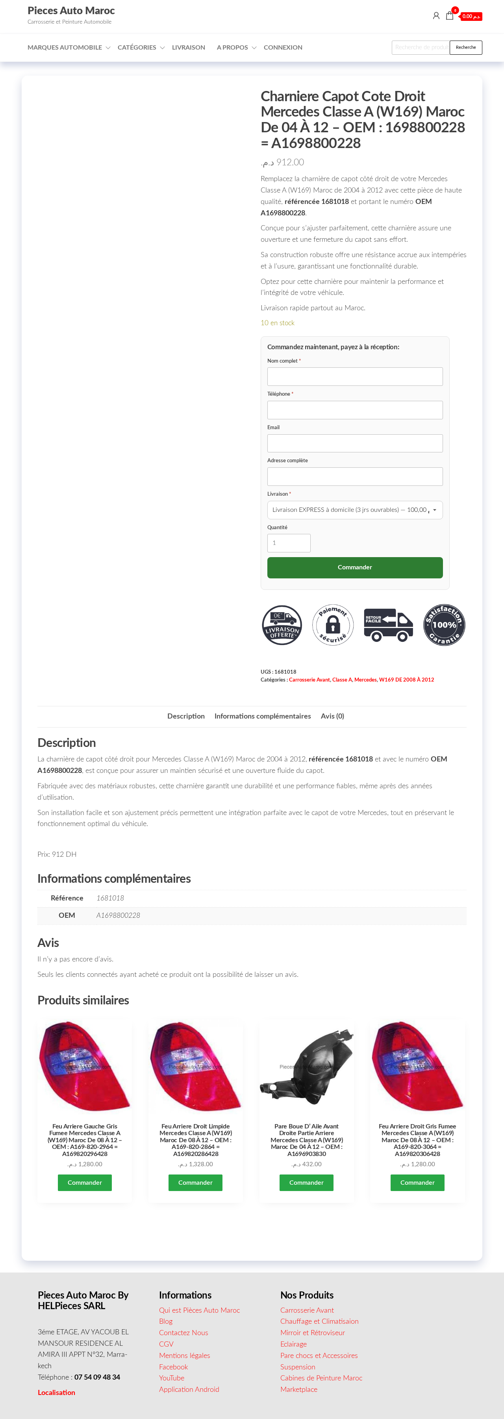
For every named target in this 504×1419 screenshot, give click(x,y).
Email (273, 427)
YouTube (171, 1378)
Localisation (56, 1393)
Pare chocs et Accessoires (319, 1356)
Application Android (189, 1389)
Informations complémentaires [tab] (263, 716)
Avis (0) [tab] (332, 716)
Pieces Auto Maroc (71, 11)
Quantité (277, 527)
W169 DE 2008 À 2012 (406, 680)
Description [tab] (186, 716)
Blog (165, 1321)
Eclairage (293, 1344)
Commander (85, 1183)
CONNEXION (283, 47)
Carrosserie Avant (309, 680)
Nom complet (284, 361)
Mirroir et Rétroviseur (312, 1333)
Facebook (173, 1367)
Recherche (466, 47)
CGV (166, 1344)
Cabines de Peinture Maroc (321, 1378)
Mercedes (365, 680)
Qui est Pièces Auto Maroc (199, 1310)
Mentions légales (184, 1356)
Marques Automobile (65, 47)
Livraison (188, 47)
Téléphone (280, 394)
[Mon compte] (436, 16)
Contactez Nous (183, 1333)
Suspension (297, 1367)
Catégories (137, 47)
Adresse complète (287, 460)
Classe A (342, 680)
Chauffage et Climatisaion (319, 1321)
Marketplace (298, 1389)
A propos (232, 47)
